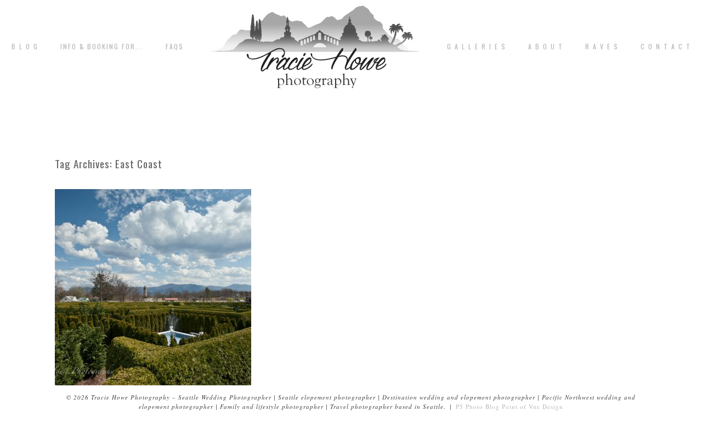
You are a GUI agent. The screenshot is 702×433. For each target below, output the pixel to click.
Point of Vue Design (532, 406)
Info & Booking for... (102, 46)
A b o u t (545, 46)
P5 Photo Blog (478, 406)
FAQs (175, 46)
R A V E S (602, 46)
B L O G (25, 46)
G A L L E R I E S (476, 46)
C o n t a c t (666, 46)
